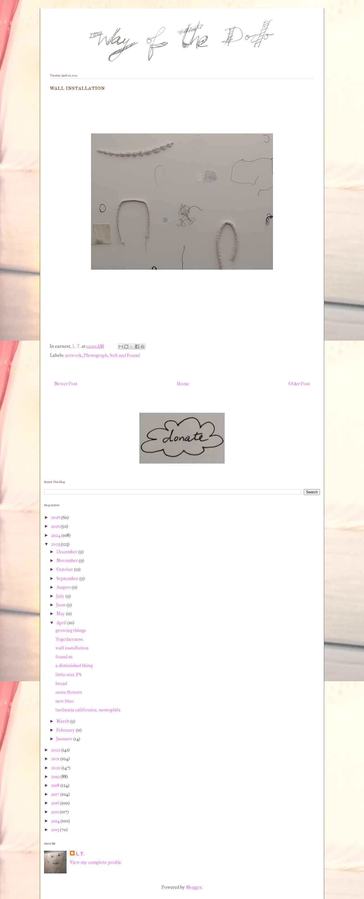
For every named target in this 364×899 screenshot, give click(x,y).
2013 (55, 829)
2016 (55, 803)
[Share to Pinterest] (142, 346)
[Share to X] (132, 346)
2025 (56, 526)
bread (61, 683)
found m (63, 656)
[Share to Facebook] (137, 346)
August (64, 587)
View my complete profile (95, 862)
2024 (56, 535)
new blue (64, 701)
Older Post (299, 383)
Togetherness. (69, 639)
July (60, 596)
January (64, 738)
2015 (55, 811)
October (65, 569)
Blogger (194, 887)
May (61, 613)
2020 (56, 767)
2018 (55, 785)
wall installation (72, 648)
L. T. (80, 853)
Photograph (95, 355)
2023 (56, 544)
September (67, 578)
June (61, 604)
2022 (56, 750)
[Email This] (121, 346)
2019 (56, 776)
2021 (55, 758)
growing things (70, 630)
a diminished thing (74, 665)
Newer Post (66, 383)
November (67, 560)
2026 (56, 517)
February (66, 730)
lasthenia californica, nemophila (88, 710)
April (61, 622)
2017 (55, 794)
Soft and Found (124, 355)
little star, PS (68, 674)
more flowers (68, 692)
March (63, 721)
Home (183, 383)
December (67, 551)
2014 (56, 820)
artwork (73, 355)
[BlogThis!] (126, 346)
